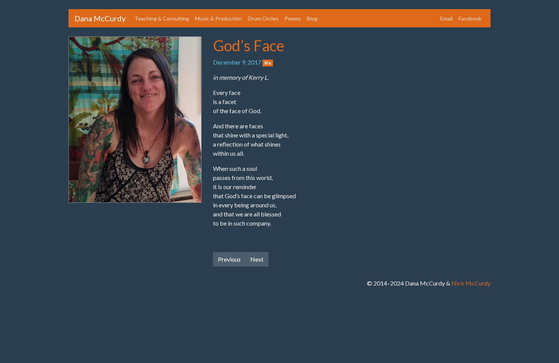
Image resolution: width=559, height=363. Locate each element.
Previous (229, 259)
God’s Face (248, 45)
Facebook (470, 18)
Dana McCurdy (100, 18)
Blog (312, 18)
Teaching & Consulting (162, 18)
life (267, 63)
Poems (292, 18)
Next (257, 259)
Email (446, 18)
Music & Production (218, 18)
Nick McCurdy (471, 283)
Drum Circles (263, 18)
